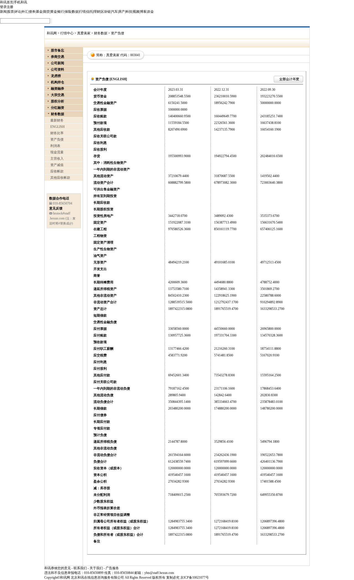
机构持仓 (57, 82)
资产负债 (57, 139)
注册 (10, 7)
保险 (68, 12)
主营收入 (57, 158)
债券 (32, 12)
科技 (129, 12)
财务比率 (57, 133)
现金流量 (57, 152)
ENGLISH (57, 127)
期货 (46, 12)
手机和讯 (20, 2)
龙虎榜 (56, 76)
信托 (89, 12)
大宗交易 (57, 95)
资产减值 (57, 165)
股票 (10, 12)
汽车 (114, 12)
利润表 (55, 146)
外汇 (25, 12)
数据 (75, 12)
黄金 (53, 12)
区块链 (106, 12)
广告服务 (112, 568)
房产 (121, 12)
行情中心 (67, 33)
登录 (3, 7)
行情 (82, 12)
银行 (61, 12)
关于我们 (96, 568)
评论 (17, 12)
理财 (96, 12)
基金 (39, 12)
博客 (143, 12)
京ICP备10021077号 (194, 577)
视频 (136, 12)
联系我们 (80, 568)
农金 (150, 12)
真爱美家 (83, 33)
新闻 (3, 12)
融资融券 (57, 88)
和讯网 (52, 33)
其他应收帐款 (60, 178)
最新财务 (57, 120)
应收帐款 (57, 171)
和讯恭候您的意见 (57, 568)
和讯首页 (6, 2)
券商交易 (57, 57)
